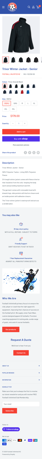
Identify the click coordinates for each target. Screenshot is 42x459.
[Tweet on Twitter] (34, 152)
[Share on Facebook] (25, 152)
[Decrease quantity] (13, 123)
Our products (11, 329)
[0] (38, 7)
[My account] (33, 7)
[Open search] (29, 7)
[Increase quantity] (24, 123)
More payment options (21, 145)
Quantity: (5, 123)
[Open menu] (3, 7)
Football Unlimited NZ (11, 74)
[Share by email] (38, 152)
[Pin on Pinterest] (29, 152)
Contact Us (21, 353)
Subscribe (10, 411)
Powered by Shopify (8, 454)
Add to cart (21, 132)
